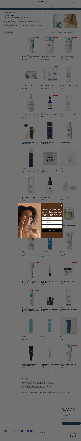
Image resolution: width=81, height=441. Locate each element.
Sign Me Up (52, 230)
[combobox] (52, 226)
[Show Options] (61, 226)
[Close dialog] (62, 204)
